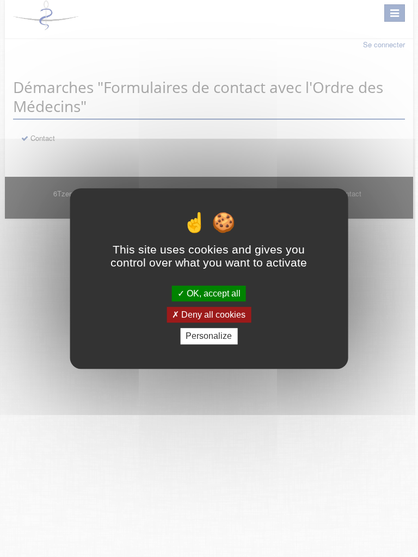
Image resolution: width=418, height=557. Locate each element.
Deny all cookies (212, 314)
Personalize (209, 336)
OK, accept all (213, 293)
